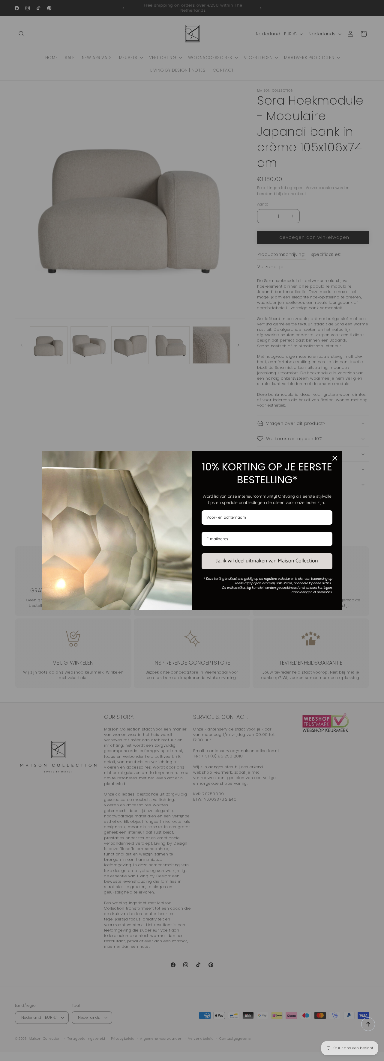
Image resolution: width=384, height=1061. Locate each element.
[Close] (335, 458)
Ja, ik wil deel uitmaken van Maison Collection (267, 560)
